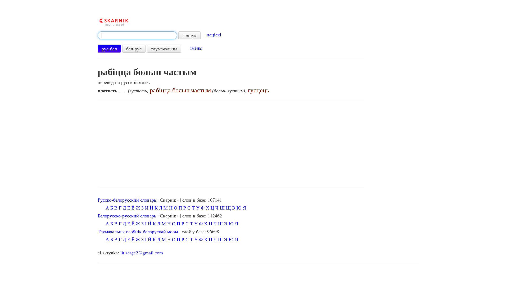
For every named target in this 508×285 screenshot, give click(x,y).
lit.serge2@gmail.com (141, 252)
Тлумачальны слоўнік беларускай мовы (138, 231)
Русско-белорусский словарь (127, 200)
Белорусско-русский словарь (127, 215)
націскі (214, 34)
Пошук (189, 35)
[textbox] (137, 35)
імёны (196, 48)
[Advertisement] (231, 144)
